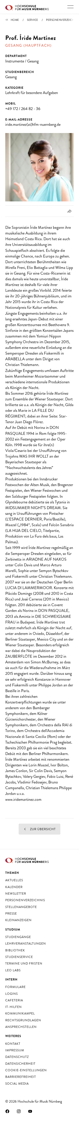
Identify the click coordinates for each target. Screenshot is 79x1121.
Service (32, 19)
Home (15, 19)
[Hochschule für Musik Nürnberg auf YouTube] (30, 1111)
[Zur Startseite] (27, 7)
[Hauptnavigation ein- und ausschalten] (70, 7)
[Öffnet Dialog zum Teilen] (69, 211)
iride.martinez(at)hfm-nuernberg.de (33, 124)
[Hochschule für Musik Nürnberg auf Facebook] (7, 1111)
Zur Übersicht (42, 829)
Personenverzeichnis (62, 19)
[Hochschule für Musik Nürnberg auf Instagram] (19, 1111)
